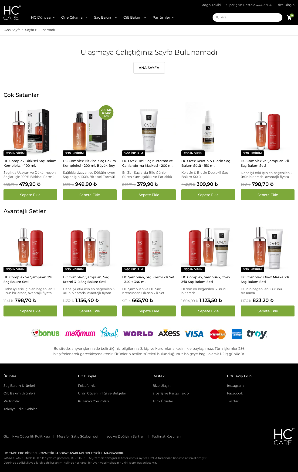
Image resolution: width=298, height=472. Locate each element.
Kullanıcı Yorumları (93, 401)
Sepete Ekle (30, 195)
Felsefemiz (86, 386)
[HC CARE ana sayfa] (15, 12)
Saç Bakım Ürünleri (19, 386)
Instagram (235, 386)
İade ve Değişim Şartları (125, 436)
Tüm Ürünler (162, 401)
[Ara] (217, 17)
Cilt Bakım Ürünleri (19, 393)
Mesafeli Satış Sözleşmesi (77, 436)
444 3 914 (248, 5)
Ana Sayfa (12, 30)
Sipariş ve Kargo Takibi (171, 393)
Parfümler (161, 17)
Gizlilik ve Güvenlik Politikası (26, 436)
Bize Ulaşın (286, 5)
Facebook (235, 393)
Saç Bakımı (103, 17)
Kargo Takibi (211, 5)
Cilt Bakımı (132, 17)
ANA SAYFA (149, 67)
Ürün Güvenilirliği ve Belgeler (102, 393)
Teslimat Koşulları (166, 436)
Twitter (233, 401)
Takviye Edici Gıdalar (20, 409)
